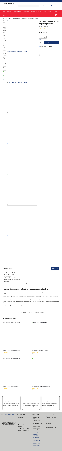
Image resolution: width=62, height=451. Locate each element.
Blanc (41, 37)
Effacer (40, 39)
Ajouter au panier (52, 42)
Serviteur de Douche (16, 18)
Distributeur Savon (36, 421)
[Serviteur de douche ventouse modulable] (45, 335)
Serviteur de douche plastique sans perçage (11, 386)
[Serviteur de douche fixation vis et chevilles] (16, 335)
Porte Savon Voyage (36, 426)
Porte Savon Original (36, 429)
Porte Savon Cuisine (36, 428)
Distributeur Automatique (37, 423)
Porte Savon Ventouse (36, 425)
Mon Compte (43, 6)
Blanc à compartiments (43, 34)
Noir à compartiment (53, 34)
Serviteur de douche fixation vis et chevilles (11, 350)
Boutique (9, 18)
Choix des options (16, 356)
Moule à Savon (35, 418)
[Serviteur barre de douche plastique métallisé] (45, 371)
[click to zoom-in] (22, 35)
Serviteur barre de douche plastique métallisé (41, 386)
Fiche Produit (5, 268)
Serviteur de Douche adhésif (40, 312)
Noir (45, 37)
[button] (42, 28)
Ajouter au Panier (55, 268)
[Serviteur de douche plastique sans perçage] (16, 371)
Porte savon (5, 18)
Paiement (57, 6)
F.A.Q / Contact (51, 6)
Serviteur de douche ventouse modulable (40, 350)
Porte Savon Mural (36, 417)
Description (11, 268)
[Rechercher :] (28, 5)
